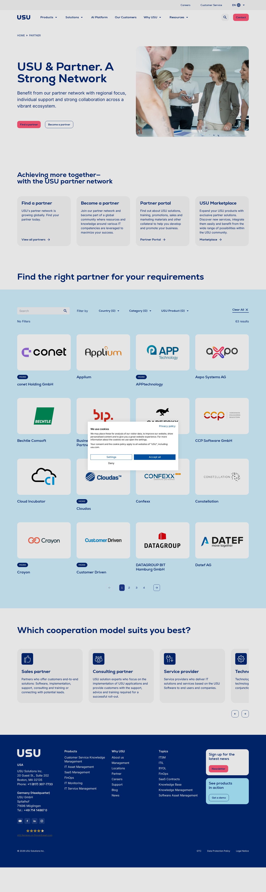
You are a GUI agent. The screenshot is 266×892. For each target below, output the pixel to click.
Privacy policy (167, 426)
